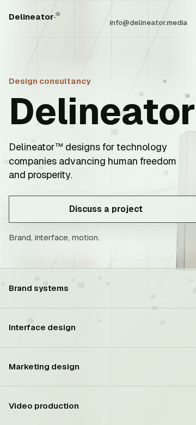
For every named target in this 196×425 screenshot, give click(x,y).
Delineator (32, 16)
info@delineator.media (148, 22)
